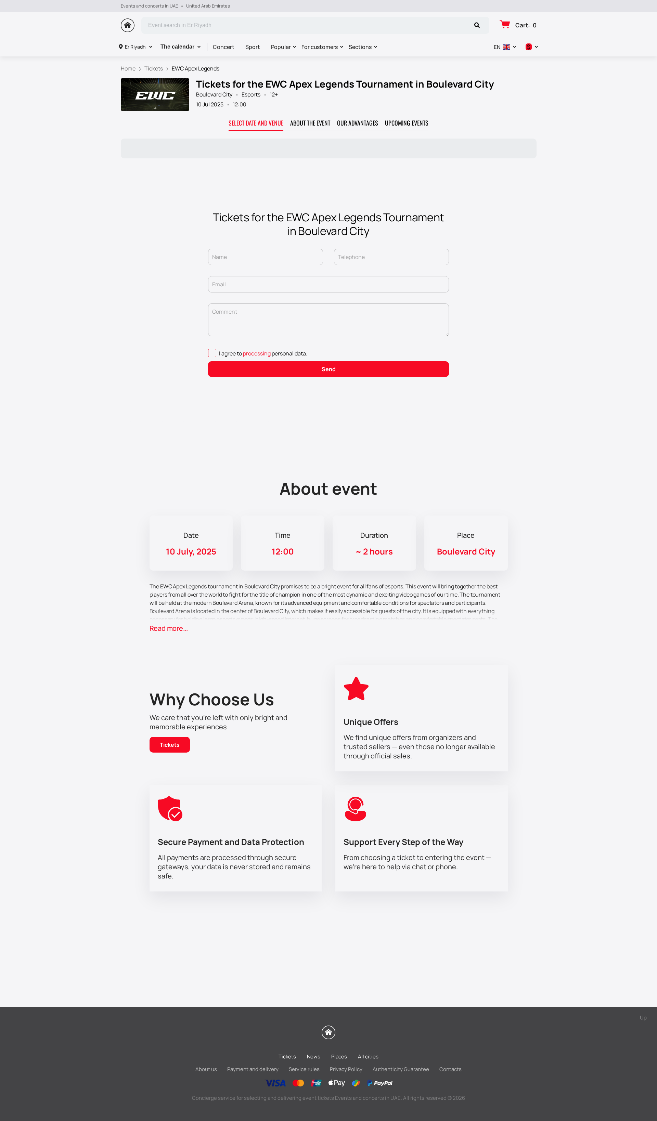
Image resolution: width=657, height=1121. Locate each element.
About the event (310, 123)
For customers (319, 47)
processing (257, 353)
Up (643, 1017)
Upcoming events (406, 123)
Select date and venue (256, 123)
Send (329, 369)
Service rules (304, 1069)
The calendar (177, 47)
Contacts (450, 1069)
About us (206, 1069)
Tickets (170, 744)
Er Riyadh (135, 46)
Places (339, 1056)
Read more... (169, 628)
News (313, 1056)
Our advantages (357, 123)
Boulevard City (214, 94)
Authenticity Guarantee (401, 1069)
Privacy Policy (346, 1069)
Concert (223, 47)
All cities (368, 1056)
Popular (281, 47)
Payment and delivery (253, 1069)
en (497, 47)
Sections (360, 47)
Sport (252, 47)
